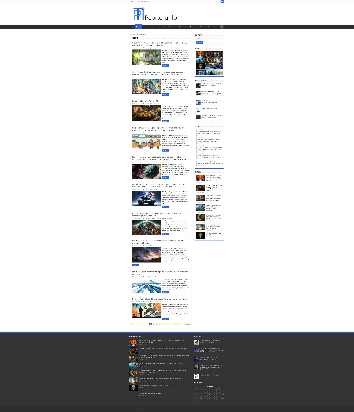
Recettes (181, 26)
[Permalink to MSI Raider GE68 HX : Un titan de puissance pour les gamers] (196, 359)
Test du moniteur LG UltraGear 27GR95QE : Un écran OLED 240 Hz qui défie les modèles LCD (212, 350)
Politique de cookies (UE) (143, 1)
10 (156, 324)
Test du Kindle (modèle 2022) (209, 108)
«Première (134, 324)
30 (165, 324)
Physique (151, 48)
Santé (165, 26)
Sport (170, 26)
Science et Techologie (155, 26)
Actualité (138, 26)
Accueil (132, 26)
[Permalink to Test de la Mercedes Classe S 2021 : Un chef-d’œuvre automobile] (198, 85)
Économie (145, 26)
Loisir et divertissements (191, 26)
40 (169, 324)
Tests (175, 26)
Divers (216, 26)
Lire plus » (165, 65)
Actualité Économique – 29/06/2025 (150, 393)
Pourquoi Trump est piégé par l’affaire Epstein (153, 385)
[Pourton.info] (155, 13)
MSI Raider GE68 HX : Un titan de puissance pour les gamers (210, 358)
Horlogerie (209, 26)
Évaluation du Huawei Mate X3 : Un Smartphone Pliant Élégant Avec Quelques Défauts (211, 367)
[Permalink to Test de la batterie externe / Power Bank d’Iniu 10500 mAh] (196, 342)
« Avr (195, 403)
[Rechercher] (222, 1)
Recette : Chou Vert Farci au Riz (145, 101)
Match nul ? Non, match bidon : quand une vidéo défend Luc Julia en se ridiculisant (214, 226)
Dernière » (177, 324)
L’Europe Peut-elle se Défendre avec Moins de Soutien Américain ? (160, 299)
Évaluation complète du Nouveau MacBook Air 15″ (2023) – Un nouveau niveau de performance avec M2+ (211, 93)
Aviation (202, 26)
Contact (133, 1)
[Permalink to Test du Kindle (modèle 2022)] (198, 110)
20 (162, 324)
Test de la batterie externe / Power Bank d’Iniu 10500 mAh (211, 341)
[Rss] (211, 2)
